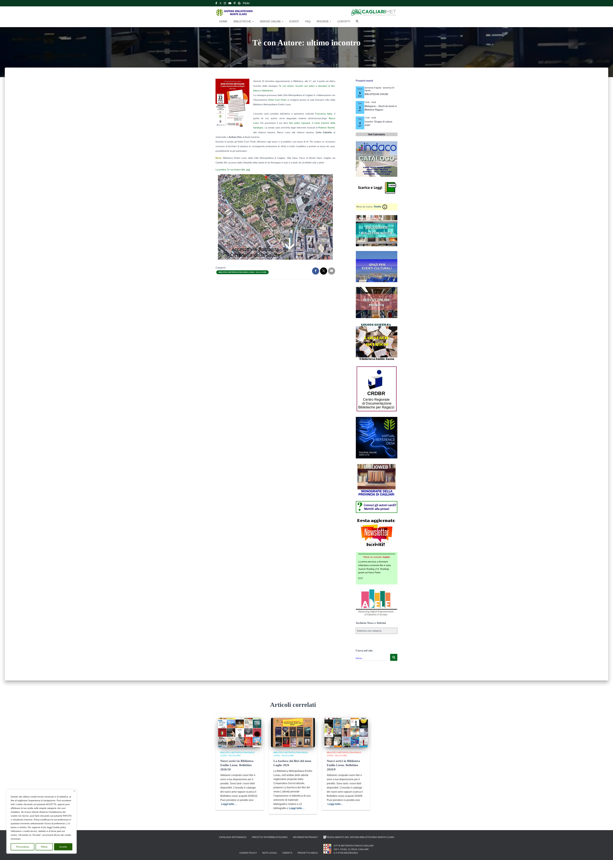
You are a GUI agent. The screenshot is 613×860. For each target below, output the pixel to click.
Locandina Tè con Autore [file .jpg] (233, 169)
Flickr (246, 3)
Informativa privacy (305, 837)
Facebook (216, 3)
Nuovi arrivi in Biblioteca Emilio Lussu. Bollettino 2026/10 (237, 765)
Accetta (63, 846)
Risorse (322, 21)
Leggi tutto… (229, 804)
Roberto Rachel (326, 127)
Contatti (343, 21)
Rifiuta (44, 846)
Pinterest (235, 3)
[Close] (74, 791)
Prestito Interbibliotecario (270, 837)
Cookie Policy (248, 853)
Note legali (269, 853)
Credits (287, 853)
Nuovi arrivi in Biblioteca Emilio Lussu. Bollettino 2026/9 (343, 765)
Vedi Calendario (376, 134)
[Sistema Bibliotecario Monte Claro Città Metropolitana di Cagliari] (234, 12)
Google (239, 3)
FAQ (307, 21)
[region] (41, 821)
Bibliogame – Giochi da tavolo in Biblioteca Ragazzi (381, 107)
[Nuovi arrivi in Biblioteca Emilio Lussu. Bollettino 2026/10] (239, 732)
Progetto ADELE (308, 853)
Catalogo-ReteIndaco (232, 837)
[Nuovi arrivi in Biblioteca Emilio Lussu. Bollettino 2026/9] (346, 732)
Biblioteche (242, 21)
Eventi (294, 21)
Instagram (225, 3)
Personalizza (22, 846)
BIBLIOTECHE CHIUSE (376, 94)
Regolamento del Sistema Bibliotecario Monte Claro (360, 837)
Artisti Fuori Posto (277, 100)
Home (223, 21)
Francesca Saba (323, 113)
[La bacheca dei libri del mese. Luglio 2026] (293, 732)
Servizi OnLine (270, 21)
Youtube (229, 3)
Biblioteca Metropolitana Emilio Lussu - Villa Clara (242, 272)
